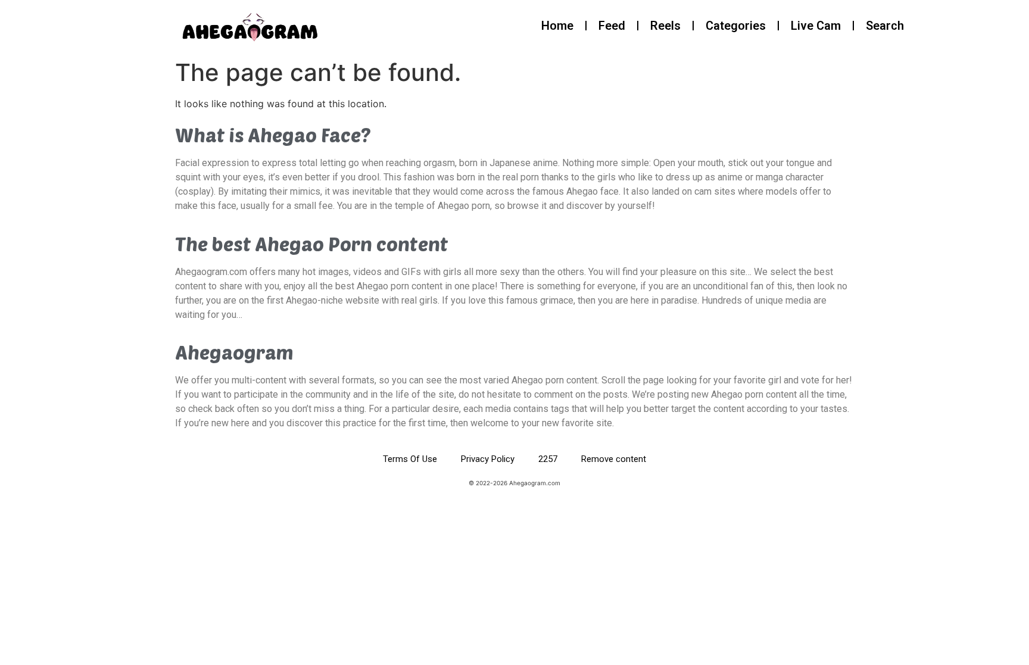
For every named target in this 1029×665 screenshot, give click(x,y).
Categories (736, 25)
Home (557, 25)
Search (885, 25)
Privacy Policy (487, 459)
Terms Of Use (410, 459)
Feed (611, 25)
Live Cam (816, 25)
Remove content (613, 459)
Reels (665, 25)
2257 (547, 459)
